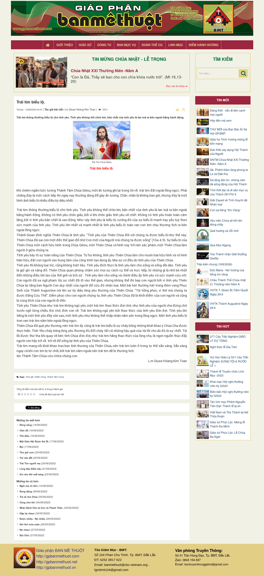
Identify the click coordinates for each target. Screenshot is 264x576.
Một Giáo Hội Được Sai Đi (34, 441)
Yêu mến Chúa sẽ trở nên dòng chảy (226, 223)
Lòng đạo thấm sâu (30, 468)
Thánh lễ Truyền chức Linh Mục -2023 (227, 373)
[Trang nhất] (48, 45)
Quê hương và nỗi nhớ (224, 231)
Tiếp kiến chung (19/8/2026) (214, 264)
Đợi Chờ (24, 535)
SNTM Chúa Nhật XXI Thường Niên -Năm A (229, 162)
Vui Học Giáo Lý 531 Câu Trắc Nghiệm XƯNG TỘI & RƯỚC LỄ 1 (229, 361)
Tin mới (223, 100)
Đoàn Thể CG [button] (152, 45)
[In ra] (178, 109)
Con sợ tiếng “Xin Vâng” (225, 210)
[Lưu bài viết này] (184, 109)
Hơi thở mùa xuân (30, 524)
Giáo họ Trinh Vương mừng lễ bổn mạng (229, 141)
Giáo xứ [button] (85, 45)
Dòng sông (26, 425)
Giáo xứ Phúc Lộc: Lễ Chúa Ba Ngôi (227, 435)
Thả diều (24, 435)
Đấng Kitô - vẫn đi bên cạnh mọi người (227, 112)
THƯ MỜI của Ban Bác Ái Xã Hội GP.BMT (228, 131)
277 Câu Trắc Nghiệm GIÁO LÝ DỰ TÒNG (228, 339)
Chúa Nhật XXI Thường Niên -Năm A (104, 70)
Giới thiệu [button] (64, 45)
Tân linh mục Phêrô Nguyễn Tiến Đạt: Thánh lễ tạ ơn (228, 404)
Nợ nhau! (25, 529)
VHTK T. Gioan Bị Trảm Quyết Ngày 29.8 (229, 292)
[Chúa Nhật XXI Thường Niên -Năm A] (41, 72)
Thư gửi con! (27, 452)
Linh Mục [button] (175, 45)
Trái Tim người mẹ (30, 463)
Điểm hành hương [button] (203, 45)
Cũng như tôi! (27, 502)
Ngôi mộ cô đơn (29, 485)
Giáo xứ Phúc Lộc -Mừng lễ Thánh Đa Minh (227, 424)
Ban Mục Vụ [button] (126, 45)
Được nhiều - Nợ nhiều (32, 518)
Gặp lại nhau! (27, 513)
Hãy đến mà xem (220, 121)
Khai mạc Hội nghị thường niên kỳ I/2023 (226, 384)
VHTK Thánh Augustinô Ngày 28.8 (229, 306)
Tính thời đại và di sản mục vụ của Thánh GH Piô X (229, 192)
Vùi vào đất (26, 457)
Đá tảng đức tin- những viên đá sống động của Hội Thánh (228, 182)
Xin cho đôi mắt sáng (31, 474)
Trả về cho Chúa (29, 496)
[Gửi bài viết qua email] (171, 109)
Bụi (21, 446)
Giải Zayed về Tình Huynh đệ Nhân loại (228, 202)
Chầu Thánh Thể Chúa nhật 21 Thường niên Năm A (228, 282)
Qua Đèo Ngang (220, 245)
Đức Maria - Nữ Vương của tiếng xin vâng (227, 272)
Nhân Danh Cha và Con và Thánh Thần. (41, 507)
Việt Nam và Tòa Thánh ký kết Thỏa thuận (229, 414)
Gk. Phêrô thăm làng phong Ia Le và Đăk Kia (229, 172)
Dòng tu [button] (104, 45)
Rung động (26, 491)
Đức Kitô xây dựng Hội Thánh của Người (229, 152)
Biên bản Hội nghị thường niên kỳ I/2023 (229, 394)
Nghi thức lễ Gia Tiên (223, 347)
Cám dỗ (24, 430)
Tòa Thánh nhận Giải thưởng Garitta (228, 256)
